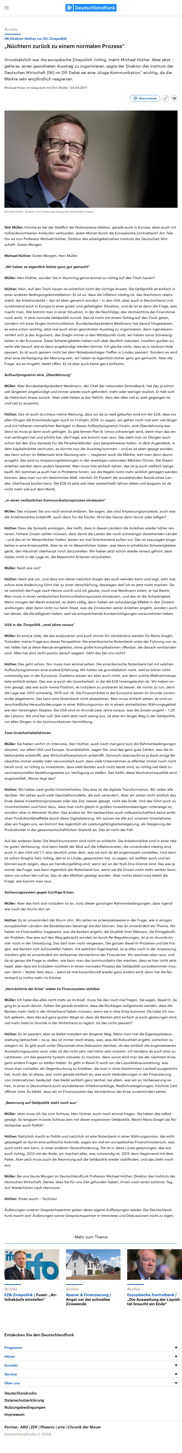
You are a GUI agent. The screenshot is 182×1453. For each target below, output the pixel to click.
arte (62, 1427)
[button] (6, 8)
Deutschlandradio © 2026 (27, 1434)
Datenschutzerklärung (24, 1400)
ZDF (35, 1427)
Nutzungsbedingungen (25, 1407)
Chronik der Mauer (84, 1427)
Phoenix (48, 1427)
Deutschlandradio (20, 1393)
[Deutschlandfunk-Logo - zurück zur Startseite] (91, 8)
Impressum (14, 1414)
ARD (25, 1427)
